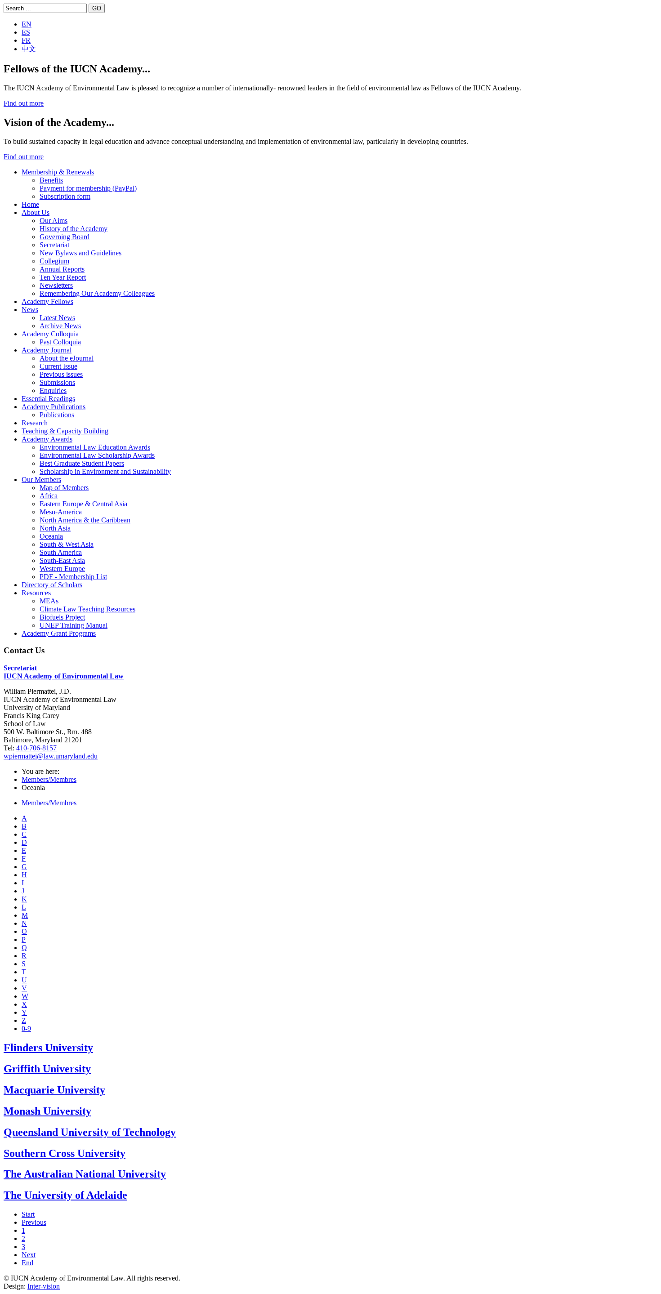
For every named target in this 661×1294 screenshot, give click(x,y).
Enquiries (53, 390)
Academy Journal (46, 350)
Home (30, 204)
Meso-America (61, 512)
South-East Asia (62, 560)
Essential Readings (48, 398)
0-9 (26, 1028)
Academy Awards (47, 439)
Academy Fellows (47, 301)
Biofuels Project (62, 617)
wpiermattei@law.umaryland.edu (51, 756)
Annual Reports (62, 269)
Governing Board (64, 237)
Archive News (60, 326)
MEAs (49, 601)
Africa (49, 496)
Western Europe (62, 568)
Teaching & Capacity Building (65, 431)
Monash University (47, 1111)
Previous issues (61, 374)
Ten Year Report (63, 277)
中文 (29, 49)
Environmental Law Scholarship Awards (97, 455)
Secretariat (54, 245)
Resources (36, 593)
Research (35, 423)
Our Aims (53, 220)
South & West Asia (67, 544)
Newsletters (56, 285)
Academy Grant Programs (59, 633)
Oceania (51, 536)
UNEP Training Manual (73, 625)
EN (26, 24)
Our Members (41, 479)
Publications (57, 415)
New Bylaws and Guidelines (80, 253)
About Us (35, 212)
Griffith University (47, 1069)
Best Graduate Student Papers (82, 463)
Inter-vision (43, 1286)
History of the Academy (73, 228)
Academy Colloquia (50, 334)
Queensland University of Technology (90, 1132)
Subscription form (65, 196)
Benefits (51, 180)
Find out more (24, 103)
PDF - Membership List (73, 576)
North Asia (55, 528)
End (27, 1263)
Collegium (54, 261)
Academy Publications (53, 407)
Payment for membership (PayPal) (88, 188)
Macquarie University (54, 1090)
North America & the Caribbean (85, 520)
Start (28, 1214)
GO (96, 8)
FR (26, 40)
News (30, 309)
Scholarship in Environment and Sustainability (105, 471)
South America (61, 552)
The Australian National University (85, 1174)
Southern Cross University (64, 1153)
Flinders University (48, 1047)
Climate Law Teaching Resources (87, 609)
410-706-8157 (36, 748)
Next (29, 1254)
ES (26, 32)
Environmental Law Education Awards (95, 447)
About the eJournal (67, 358)
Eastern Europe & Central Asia (83, 504)
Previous (34, 1222)
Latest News (57, 317)
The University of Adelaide (65, 1195)
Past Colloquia (60, 342)
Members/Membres (49, 779)
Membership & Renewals (58, 172)
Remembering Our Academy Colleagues (97, 293)
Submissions (57, 382)
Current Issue (58, 366)
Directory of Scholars (52, 585)
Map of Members (64, 487)
